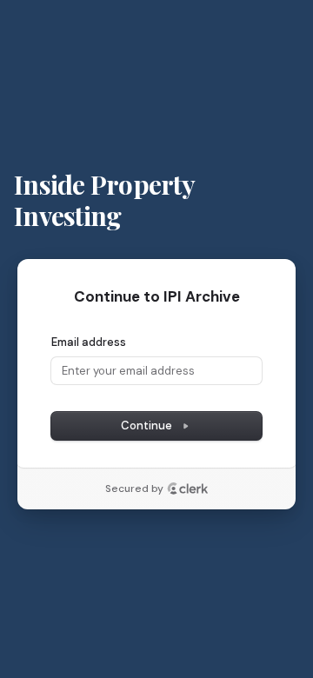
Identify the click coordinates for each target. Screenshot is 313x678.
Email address (88, 342)
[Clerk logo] (188, 488)
